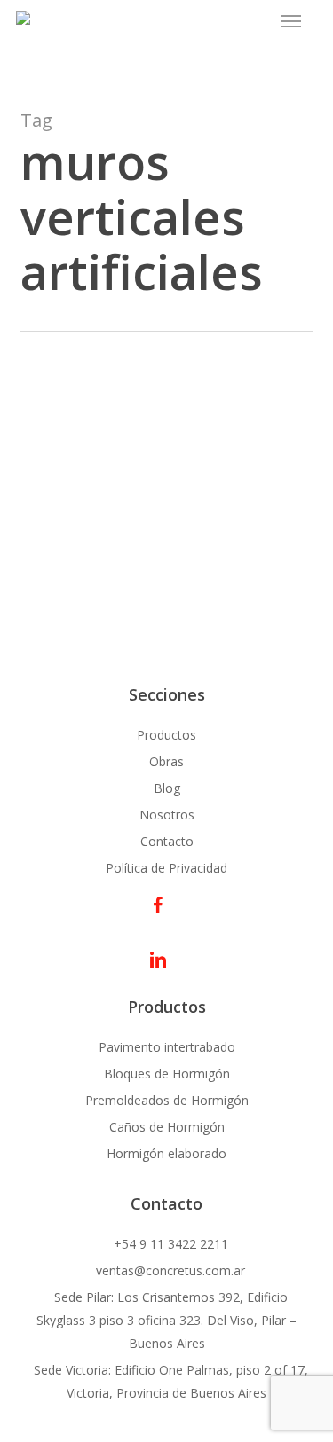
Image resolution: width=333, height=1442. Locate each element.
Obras (166, 761)
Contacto (167, 841)
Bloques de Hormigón (167, 1073)
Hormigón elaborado (166, 1153)
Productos (166, 734)
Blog (167, 788)
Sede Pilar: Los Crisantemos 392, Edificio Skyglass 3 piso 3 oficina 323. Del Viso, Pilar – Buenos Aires (166, 1320)
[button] (291, 21)
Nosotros (166, 814)
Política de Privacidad (166, 867)
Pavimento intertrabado (167, 1046)
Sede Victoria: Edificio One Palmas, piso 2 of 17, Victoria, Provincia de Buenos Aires (169, 1381)
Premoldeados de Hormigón (167, 1100)
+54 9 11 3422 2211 (169, 1243)
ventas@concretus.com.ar (168, 1270)
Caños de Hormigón (167, 1126)
